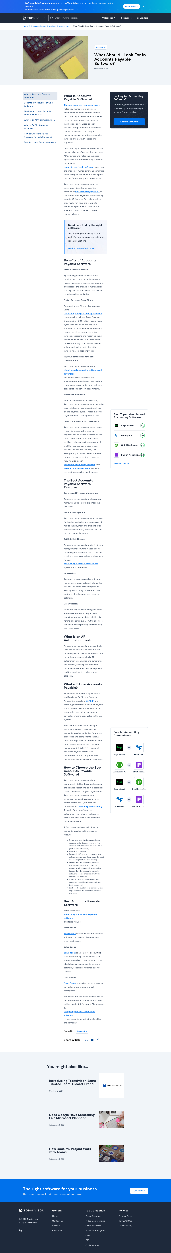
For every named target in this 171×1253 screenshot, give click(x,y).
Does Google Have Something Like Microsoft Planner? (72, 1116)
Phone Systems (93, 1216)
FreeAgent (126, 435)
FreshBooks (70, 933)
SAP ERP (90, 701)
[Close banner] (143, 6)
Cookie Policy (125, 1225)
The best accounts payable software (82, 105)
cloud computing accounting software (83, 313)
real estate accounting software (79, 464)
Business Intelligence (96, 1230)
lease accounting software (77, 468)
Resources (57, 1230)
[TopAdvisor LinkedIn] (20, 1231)
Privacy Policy (125, 1216)
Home (55, 1216)
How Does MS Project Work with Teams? (70, 1150)
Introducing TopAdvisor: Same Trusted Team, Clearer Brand (72, 1082)
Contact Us (57, 1220)
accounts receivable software (78, 167)
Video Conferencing (95, 1220)
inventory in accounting (90, 806)
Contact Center (93, 1225)
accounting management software (81, 563)
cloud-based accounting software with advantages (83, 372)
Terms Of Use (125, 1220)
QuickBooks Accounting (133, 445)
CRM (88, 1235)
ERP (87, 1240)
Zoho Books (70, 952)
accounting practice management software (81, 916)
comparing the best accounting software (79, 1013)
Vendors (56, 1225)
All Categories (92, 1245)
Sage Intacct (127, 425)
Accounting (101, 47)
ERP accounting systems (87, 191)
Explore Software (129, 121)
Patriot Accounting (131, 454)
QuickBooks (70, 983)
